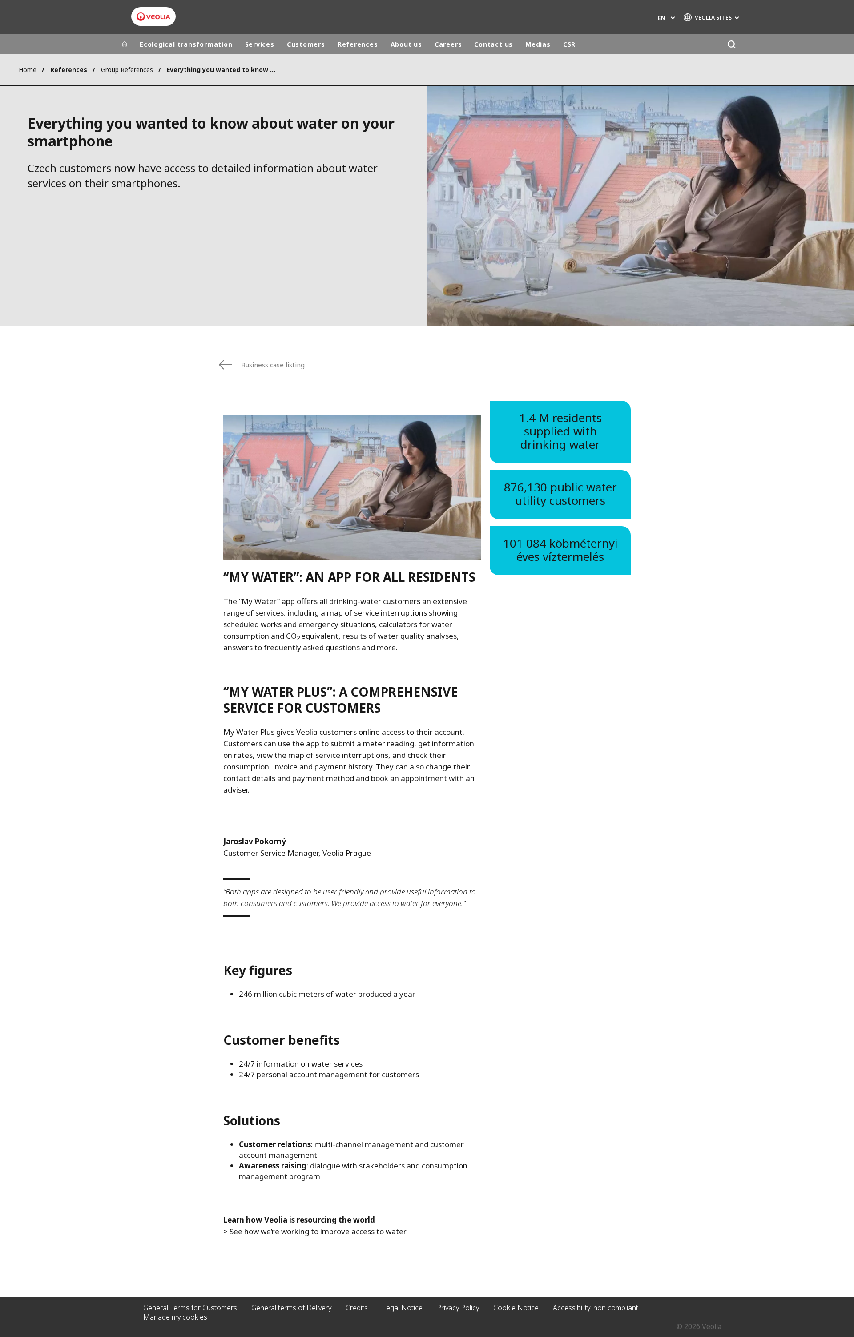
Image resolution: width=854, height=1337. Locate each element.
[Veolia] (153, 16)
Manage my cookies (175, 1317)
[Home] (124, 44)
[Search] (731, 44)
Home (27, 69)
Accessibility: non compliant (595, 1308)
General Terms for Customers (190, 1308)
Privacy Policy (458, 1308)
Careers (448, 44)
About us (406, 44)
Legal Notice (402, 1308)
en (661, 18)
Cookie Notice (516, 1308)
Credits (357, 1308)
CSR (569, 44)
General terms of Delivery (291, 1308)
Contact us (493, 44)
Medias (538, 44)
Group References (127, 69)
